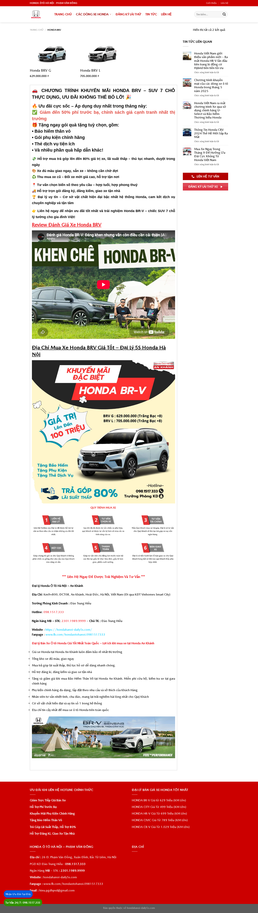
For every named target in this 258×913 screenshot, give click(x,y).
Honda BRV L (90, 70)
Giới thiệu (211, 3)
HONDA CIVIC (141, 820)
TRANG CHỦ (63, 14)
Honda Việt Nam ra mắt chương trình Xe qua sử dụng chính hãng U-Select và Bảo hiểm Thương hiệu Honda (210, 110)
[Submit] (224, 14)
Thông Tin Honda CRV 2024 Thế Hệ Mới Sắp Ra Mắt (211, 133)
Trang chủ (36, 29)
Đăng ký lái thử (128, 14)
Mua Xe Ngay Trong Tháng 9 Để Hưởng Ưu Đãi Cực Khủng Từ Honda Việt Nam (209, 154)
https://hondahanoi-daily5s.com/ (68, 629)
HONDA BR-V (141, 800)
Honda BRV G (40, 70)
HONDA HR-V (141, 813)
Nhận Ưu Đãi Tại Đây (18, 894)
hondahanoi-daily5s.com (60, 877)
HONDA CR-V (141, 827)
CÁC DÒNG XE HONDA (92, 14)
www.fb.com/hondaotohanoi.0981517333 (75, 634)
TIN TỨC (151, 14)
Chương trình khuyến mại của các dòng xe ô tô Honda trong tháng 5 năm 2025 (211, 85)
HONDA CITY (141, 807)
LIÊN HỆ (166, 14)
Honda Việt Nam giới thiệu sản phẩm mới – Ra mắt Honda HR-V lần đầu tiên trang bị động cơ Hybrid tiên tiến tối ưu (211, 61)
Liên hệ (224, 3)
